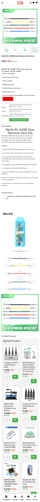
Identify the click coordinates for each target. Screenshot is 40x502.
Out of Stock (8, 99)
